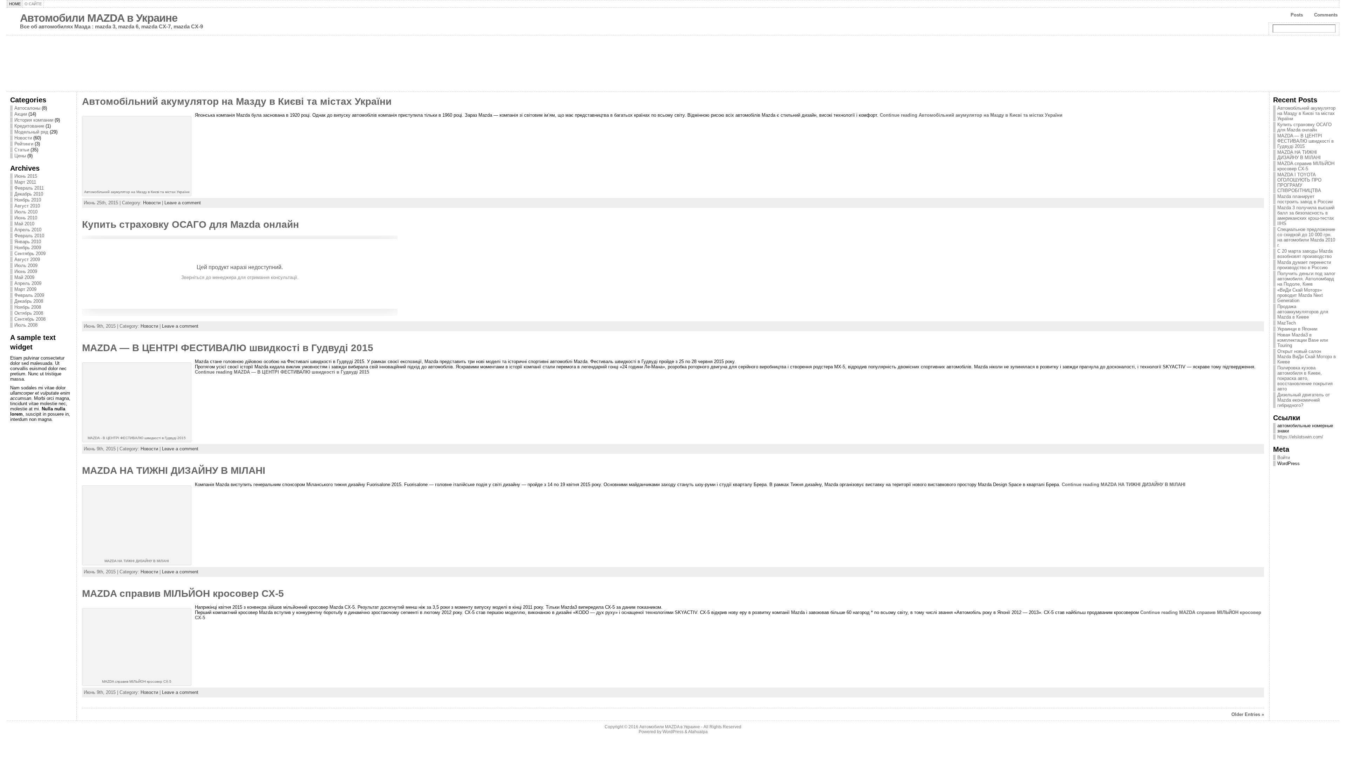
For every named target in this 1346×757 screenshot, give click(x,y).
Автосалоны (27, 108)
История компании (33, 120)
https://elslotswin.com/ (1300, 436)
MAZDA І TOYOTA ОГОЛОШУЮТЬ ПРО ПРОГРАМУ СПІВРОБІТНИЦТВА (1299, 182)
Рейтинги (23, 143)
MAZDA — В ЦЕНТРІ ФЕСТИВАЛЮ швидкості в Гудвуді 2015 (227, 347)
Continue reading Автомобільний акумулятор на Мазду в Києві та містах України (971, 115)
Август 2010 (27, 206)
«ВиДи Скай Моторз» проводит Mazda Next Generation (1300, 295)
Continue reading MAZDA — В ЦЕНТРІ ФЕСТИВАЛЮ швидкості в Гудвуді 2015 (282, 372)
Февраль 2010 (29, 235)
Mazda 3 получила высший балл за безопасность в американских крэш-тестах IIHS (1305, 215)
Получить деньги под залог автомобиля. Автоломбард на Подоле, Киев (1306, 279)
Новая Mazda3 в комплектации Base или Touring (1302, 340)
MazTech (1286, 323)
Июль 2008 (26, 325)
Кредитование (29, 126)
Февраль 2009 (29, 295)
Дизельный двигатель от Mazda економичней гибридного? (1303, 400)
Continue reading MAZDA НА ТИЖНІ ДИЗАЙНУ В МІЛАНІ (1123, 484)
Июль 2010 (26, 211)
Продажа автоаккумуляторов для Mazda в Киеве (1302, 312)
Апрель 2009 (27, 283)
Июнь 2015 (25, 176)
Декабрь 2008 (28, 301)
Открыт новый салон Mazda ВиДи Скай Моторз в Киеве (1306, 356)
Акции (20, 114)
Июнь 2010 (25, 217)
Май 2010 (24, 223)
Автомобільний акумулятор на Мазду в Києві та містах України (237, 101)
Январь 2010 (27, 241)
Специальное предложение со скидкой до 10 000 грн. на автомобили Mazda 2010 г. (1306, 237)
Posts (1297, 15)
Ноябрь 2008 (27, 307)
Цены (20, 155)
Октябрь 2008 (28, 313)
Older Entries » (1247, 714)
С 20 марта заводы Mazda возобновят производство (1305, 253)
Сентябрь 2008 (30, 319)
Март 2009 (25, 289)
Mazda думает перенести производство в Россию (1304, 265)
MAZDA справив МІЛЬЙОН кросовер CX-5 (183, 593)
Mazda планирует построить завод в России (1305, 199)
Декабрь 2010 (28, 194)
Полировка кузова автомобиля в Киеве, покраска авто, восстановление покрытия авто (1305, 378)
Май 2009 (24, 277)
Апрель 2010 (27, 229)
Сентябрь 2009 (30, 253)
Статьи (21, 149)
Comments (1326, 15)
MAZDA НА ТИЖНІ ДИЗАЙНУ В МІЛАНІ (173, 470)
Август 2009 (27, 259)
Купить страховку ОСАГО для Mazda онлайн (190, 224)
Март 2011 (25, 182)
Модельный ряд (31, 132)
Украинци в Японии (1297, 329)
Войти (1283, 457)
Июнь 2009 (25, 271)
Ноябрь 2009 (27, 247)
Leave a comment (182, 202)
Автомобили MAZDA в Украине (98, 18)
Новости (23, 138)
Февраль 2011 (29, 188)
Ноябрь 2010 (27, 200)
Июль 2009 (26, 265)
